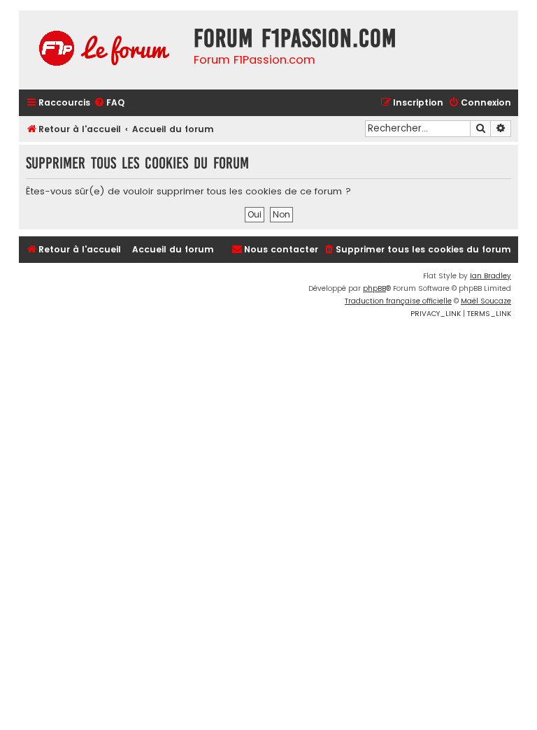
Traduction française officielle (398, 301)
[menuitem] (109, 103)
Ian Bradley (490, 276)
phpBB (374, 288)
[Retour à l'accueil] (102, 50)
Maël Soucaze (486, 301)
